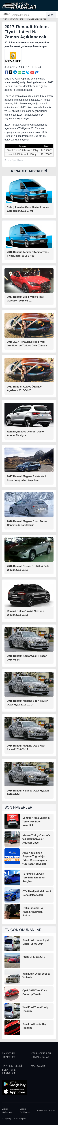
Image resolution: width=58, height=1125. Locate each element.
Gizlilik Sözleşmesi (7, 1110)
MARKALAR (38, 1066)
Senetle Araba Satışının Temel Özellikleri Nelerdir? (36, 822)
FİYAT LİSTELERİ (12, 1066)
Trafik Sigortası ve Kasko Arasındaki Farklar (32, 912)
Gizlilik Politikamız (25, 1110)
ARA (51, 15)
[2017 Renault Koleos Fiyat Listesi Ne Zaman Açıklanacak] (6, 72)
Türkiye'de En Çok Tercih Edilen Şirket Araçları (33, 878)
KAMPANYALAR (40, 1057)
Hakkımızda (49, 1110)
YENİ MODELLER (41, 1053)
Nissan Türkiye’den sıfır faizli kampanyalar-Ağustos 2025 (36, 839)
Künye (40, 1110)
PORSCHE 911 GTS (33, 957)
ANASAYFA (8, 1053)
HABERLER (9, 1057)
